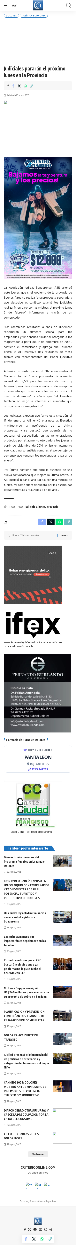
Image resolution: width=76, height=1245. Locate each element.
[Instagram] (45, 1229)
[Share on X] (19, 86)
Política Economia (34, 15)
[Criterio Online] (38, 5)
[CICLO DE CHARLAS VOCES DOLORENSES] (62, 1138)
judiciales (31, 506)
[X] (29, 1229)
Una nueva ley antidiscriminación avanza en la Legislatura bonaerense (25, 917)
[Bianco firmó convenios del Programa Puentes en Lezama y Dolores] (62, 861)
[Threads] (50, 1229)
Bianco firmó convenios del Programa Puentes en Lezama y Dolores (24, 861)
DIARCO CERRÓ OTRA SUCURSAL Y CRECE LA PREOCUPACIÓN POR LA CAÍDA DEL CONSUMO (26, 1115)
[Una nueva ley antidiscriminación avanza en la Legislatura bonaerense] (62, 917)
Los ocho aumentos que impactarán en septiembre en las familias (25, 941)
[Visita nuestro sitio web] (38, 1186)
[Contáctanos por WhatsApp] (29, 1186)
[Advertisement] (38, 41)
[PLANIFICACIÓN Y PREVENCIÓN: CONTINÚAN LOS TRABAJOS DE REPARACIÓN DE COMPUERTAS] (62, 1015)
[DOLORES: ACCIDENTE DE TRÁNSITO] (62, 1039)
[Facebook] (25, 1229)
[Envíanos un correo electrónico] (47, 1186)
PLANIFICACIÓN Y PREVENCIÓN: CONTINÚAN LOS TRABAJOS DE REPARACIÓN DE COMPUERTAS (24, 1016)
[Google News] (40, 1229)
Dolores (11, 15)
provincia (52, 506)
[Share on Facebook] (13, 86)
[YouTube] (35, 1229)
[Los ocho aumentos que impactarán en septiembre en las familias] (62, 940)
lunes (41, 506)
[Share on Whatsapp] (25, 86)
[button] (7, 5)
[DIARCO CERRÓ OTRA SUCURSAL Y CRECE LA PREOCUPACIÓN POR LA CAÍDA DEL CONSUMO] (62, 1114)
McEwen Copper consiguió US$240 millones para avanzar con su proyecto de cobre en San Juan (26, 992)
